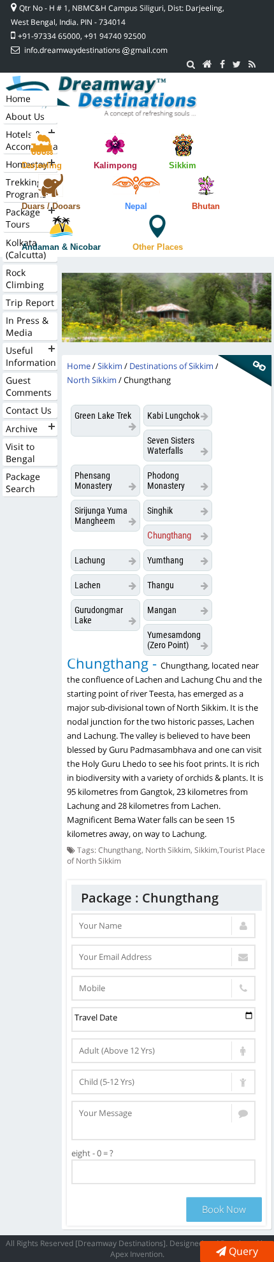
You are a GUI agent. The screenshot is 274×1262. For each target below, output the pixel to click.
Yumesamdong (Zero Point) (174, 640)
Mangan (162, 610)
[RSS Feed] (252, 64)
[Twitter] (237, 64)
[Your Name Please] (163, 925)
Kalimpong (115, 165)
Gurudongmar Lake (99, 615)
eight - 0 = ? (92, 1153)
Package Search (23, 482)
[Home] (207, 64)
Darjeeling (42, 165)
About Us (25, 116)
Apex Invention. (137, 1254)
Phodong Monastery (166, 480)
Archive (22, 429)
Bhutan (206, 206)
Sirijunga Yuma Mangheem (101, 515)
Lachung (90, 560)
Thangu (160, 585)
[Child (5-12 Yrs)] (163, 1082)
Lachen (88, 585)
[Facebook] (222, 64)
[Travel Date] (163, 1019)
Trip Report (30, 302)
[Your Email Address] (163, 957)
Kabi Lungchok (173, 415)
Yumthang (165, 560)
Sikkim (182, 165)
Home (18, 98)
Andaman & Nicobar (61, 247)
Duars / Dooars (51, 206)
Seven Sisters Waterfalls (170, 445)
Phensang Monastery (93, 480)
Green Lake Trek (103, 415)
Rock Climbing (25, 278)
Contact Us (29, 410)
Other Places (158, 247)
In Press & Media (27, 326)
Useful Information (31, 356)
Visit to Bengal (20, 452)
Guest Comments (29, 386)
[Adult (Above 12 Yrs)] (163, 1050)
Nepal (136, 206)
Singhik (160, 510)
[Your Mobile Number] (163, 988)
